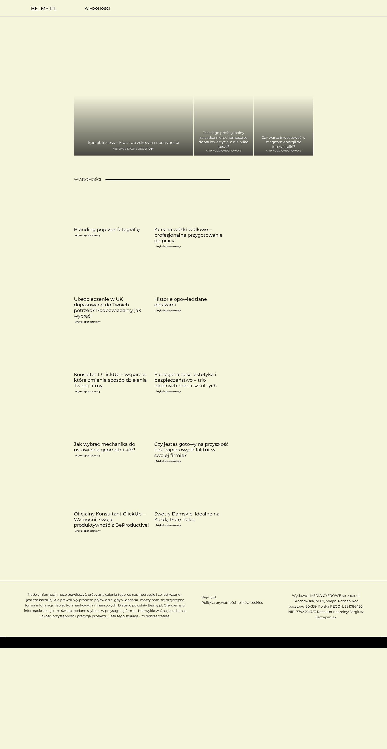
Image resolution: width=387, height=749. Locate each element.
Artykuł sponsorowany (133, 148)
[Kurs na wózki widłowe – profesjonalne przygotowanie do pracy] (192, 206)
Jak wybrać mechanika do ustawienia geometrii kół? (104, 446)
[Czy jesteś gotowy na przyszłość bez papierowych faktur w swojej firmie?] (192, 420)
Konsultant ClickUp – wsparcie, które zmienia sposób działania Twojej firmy (110, 380)
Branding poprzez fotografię (107, 229)
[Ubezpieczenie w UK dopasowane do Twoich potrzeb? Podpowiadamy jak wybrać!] (111, 275)
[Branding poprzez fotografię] (111, 206)
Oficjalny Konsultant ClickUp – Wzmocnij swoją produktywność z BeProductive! (111, 519)
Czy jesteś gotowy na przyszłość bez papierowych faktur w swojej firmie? (191, 449)
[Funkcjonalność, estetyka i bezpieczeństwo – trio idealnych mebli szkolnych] (192, 351)
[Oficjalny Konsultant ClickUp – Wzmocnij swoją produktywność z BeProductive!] (111, 490)
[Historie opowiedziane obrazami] (192, 275)
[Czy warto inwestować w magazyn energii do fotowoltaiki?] (283, 106)
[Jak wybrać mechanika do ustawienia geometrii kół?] (111, 420)
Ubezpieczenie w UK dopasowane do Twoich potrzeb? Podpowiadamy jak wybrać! (107, 307)
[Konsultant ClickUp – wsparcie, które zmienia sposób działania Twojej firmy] (111, 351)
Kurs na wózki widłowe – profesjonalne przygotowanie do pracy (188, 235)
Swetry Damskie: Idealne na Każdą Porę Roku (186, 516)
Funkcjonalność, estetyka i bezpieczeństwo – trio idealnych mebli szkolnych (185, 380)
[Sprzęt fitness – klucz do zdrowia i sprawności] (133, 106)
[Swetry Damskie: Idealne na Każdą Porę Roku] (192, 490)
